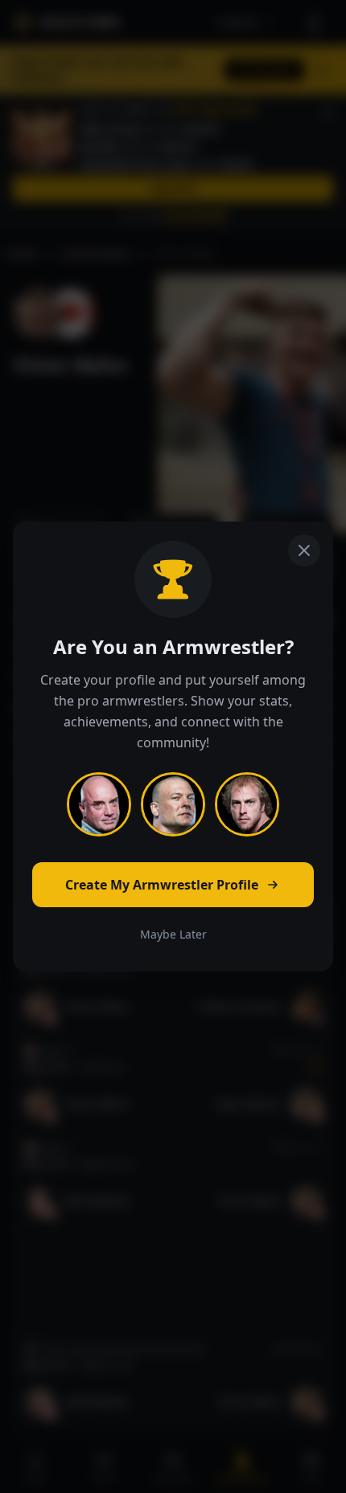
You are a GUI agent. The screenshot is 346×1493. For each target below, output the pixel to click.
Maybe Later (173, 934)
